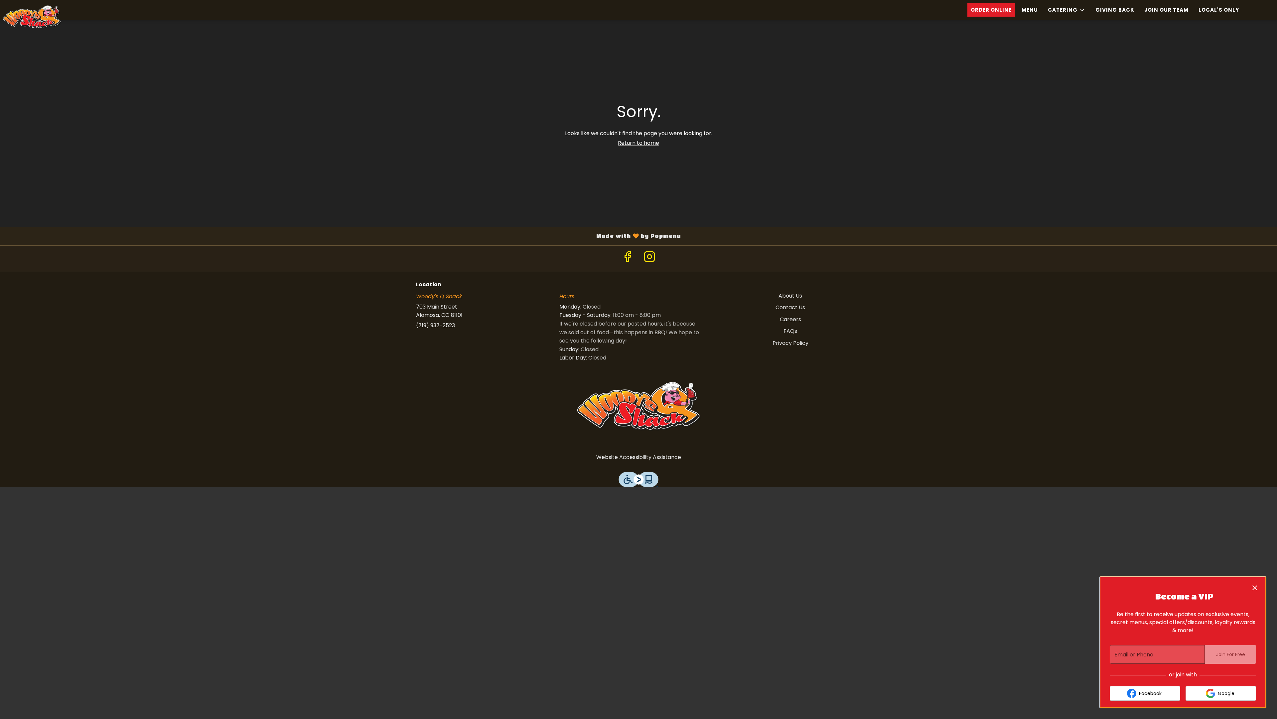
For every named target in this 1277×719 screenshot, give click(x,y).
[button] (1067, 10)
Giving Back (1114, 9)
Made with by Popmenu (343, 236)
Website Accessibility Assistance (638, 457)
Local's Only (1219, 9)
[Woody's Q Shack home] (50, 16)
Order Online (991, 9)
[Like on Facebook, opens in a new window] (628, 258)
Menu (1030, 9)
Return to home (638, 143)
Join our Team (1166, 9)
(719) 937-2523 (435, 325)
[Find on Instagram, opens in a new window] (649, 258)
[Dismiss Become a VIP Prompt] (1255, 588)
